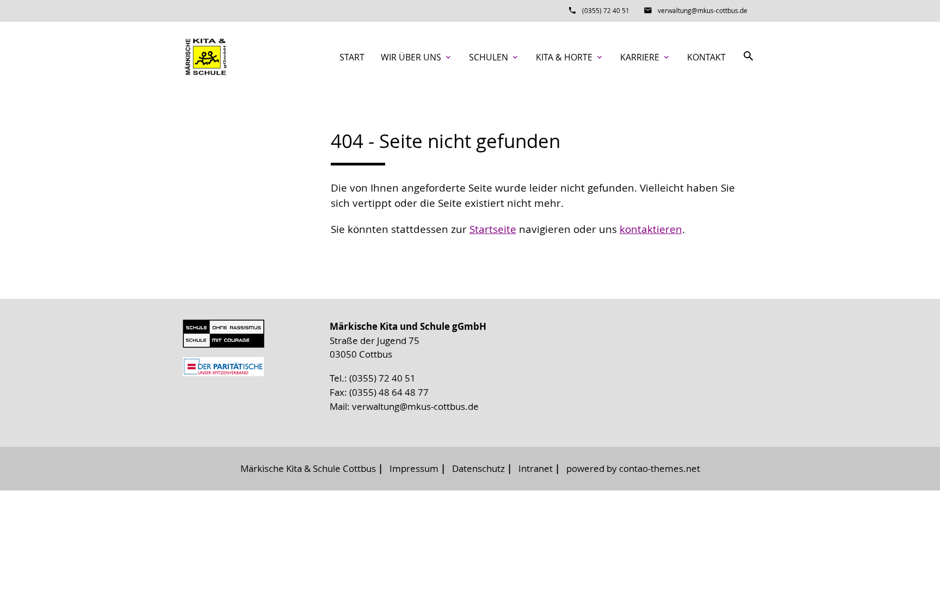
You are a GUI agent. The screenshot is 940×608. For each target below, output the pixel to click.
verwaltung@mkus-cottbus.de (702, 10)
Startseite (492, 229)
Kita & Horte (570, 57)
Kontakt (706, 57)
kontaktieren (651, 229)
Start (351, 57)
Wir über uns (417, 57)
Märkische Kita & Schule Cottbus (308, 468)
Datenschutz (478, 468)
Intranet (535, 468)
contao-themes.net (659, 468)
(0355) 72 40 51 (605, 10)
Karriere (645, 57)
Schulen (494, 57)
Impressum (413, 468)
